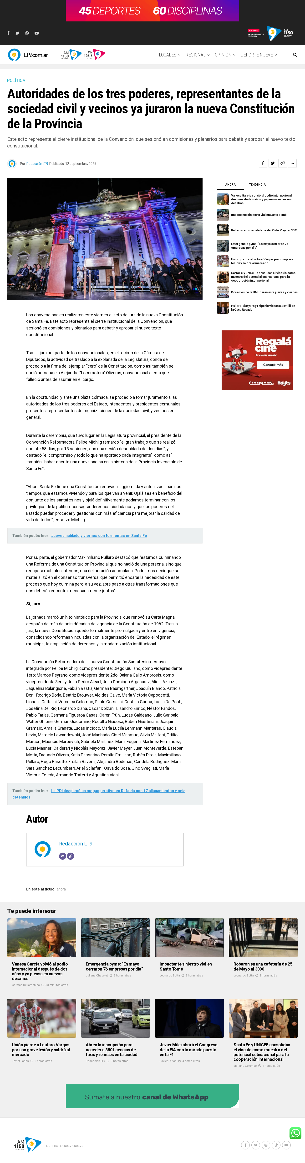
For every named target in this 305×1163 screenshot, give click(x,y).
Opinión (223, 55)
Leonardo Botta (170, 975)
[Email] (62, 856)
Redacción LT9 (37, 164)
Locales (167, 55)
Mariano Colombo (245, 1065)
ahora (61, 889)
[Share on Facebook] (263, 163)
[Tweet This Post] (273, 163)
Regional (196, 55)
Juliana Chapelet (97, 975)
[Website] (70, 856)
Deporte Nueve (257, 55)
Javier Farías (20, 1061)
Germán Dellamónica (26, 985)
